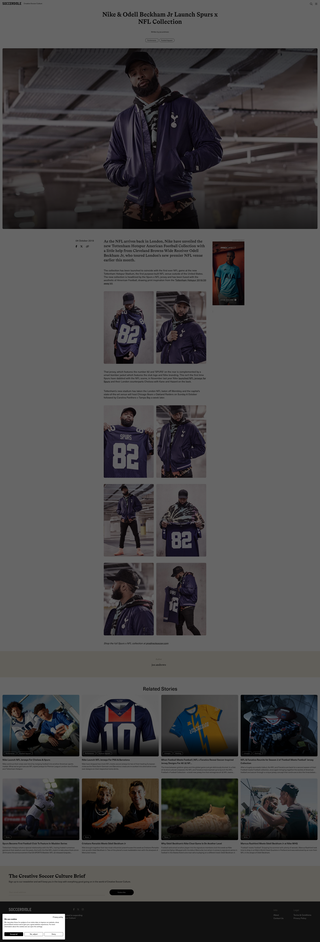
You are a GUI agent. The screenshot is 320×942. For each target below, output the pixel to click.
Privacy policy (58, 917)
